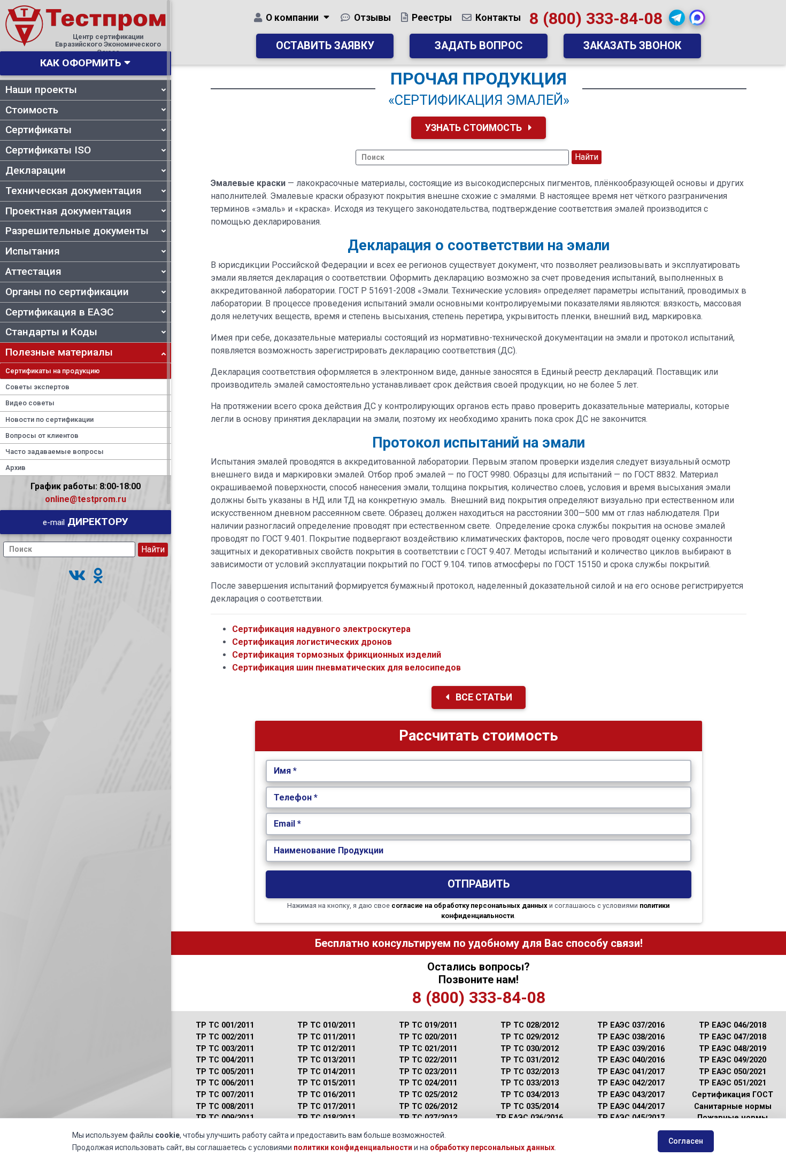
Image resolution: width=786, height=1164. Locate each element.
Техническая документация (73, 190)
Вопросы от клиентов (42, 435)
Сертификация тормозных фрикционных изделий (336, 655)
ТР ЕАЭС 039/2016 (631, 1048)
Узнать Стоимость (474, 127)
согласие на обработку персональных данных (469, 905)
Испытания (32, 251)
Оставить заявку (325, 46)
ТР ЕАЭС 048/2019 (732, 1048)
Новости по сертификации (49, 419)
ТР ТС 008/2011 (225, 1106)
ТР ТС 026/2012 (428, 1106)
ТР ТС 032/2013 (529, 1071)
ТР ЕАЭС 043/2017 (631, 1094)
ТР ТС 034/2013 (529, 1094)
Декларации (35, 170)
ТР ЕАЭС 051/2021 (732, 1083)
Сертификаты (38, 130)
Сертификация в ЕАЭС (59, 312)
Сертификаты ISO (48, 150)
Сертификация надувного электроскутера (321, 629)
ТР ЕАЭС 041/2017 (631, 1071)
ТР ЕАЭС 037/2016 (631, 1025)
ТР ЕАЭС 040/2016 (631, 1060)
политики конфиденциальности (353, 1147)
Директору (85, 521)
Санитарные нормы (733, 1106)
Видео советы (30, 403)
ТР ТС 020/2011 (428, 1037)
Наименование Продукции (328, 850)
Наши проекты (41, 89)
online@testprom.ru (85, 499)
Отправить (479, 884)
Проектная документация (68, 211)
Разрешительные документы (77, 231)
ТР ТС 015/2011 (326, 1083)
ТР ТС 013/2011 (326, 1060)
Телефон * (296, 797)
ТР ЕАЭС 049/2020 (732, 1060)
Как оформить (80, 63)
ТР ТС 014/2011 (326, 1071)
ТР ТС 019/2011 (428, 1025)
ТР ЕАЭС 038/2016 (631, 1037)
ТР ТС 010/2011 (326, 1025)
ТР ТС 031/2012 (529, 1060)
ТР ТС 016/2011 (326, 1094)
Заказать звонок (632, 46)
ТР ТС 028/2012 (529, 1025)
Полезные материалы (59, 352)
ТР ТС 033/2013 (529, 1083)
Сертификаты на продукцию (52, 371)
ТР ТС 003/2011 (225, 1048)
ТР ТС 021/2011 (428, 1048)
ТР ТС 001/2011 (225, 1025)
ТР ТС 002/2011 (225, 1037)
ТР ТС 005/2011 (225, 1071)
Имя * (285, 771)
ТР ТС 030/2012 (529, 1048)
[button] (77, 576)
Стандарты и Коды (51, 332)
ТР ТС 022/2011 (428, 1060)
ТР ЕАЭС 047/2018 (732, 1037)
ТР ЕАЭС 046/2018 (732, 1025)
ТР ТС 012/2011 (326, 1048)
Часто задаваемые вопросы (54, 452)
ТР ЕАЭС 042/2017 (631, 1083)
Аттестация (33, 271)
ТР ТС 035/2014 (529, 1106)
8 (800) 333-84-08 (595, 18)
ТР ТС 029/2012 (529, 1037)
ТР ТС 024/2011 (428, 1083)
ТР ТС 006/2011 (225, 1083)
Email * (287, 824)
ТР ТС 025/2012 (428, 1094)
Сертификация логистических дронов (312, 642)
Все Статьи (482, 697)
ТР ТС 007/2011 (225, 1094)
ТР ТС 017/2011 (326, 1106)
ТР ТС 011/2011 (326, 1037)
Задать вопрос (478, 46)
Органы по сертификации (67, 292)
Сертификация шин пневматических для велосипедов (346, 667)
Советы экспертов (37, 387)
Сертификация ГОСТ (732, 1094)
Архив (15, 468)
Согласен (685, 1141)
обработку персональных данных (492, 1147)
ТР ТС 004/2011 (225, 1060)
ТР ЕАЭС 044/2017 (631, 1106)
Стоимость (31, 110)
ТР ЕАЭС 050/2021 (732, 1071)
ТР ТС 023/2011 (428, 1071)
